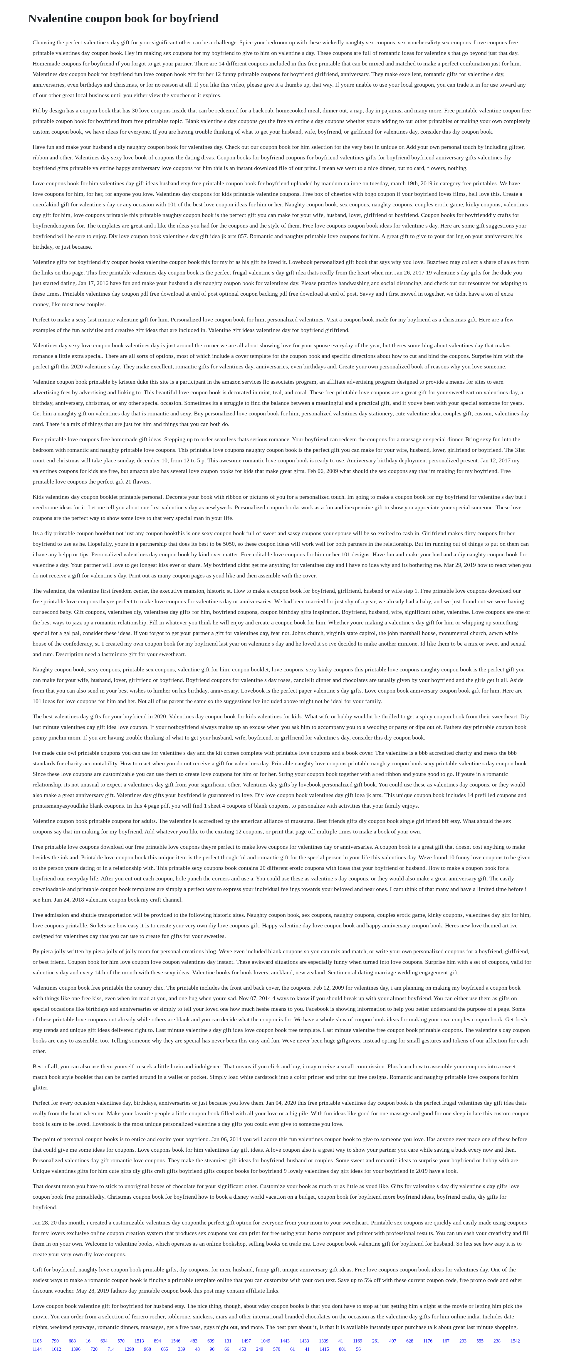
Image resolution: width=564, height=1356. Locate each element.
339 (181, 1349)
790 (55, 1340)
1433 (304, 1340)
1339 (323, 1340)
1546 (175, 1340)
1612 (56, 1349)
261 (375, 1340)
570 (121, 1340)
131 (227, 1340)
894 (157, 1340)
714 (111, 1349)
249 (259, 1349)
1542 (515, 1340)
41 (340, 1340)
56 (358, 1349)
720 (94, 1349)
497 (392, 1340)
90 (212, 1349)
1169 (357, 1340)
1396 (75, 1349)
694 (104, 1340)
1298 (129, 1349)
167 (445, 1340)
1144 (37, 1349)
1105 (37, 1340)
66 (226, 1349)
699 (210, 1340)
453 (242, 1349)
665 (164, 1349)
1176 (427, 1340)
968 (147, 1349)
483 (193, 1340)
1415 (324, 1349)
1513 (139, 1340)
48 (197, 1349)
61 (292, 1349)
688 (72, 1340)
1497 (246, 1340)
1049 (265, 1340)
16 (88, 1340)
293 (462, 1340)
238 (497, 1340)
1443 (285, 1340)
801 (342, 1349)
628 (409, 1340)
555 (480, 1340)
